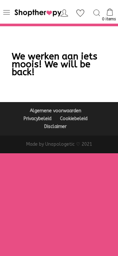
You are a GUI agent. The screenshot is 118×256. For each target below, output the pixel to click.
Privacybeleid (37, 118)
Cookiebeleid (74, 118)
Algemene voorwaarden (55, 111)
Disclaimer (55, 126)
